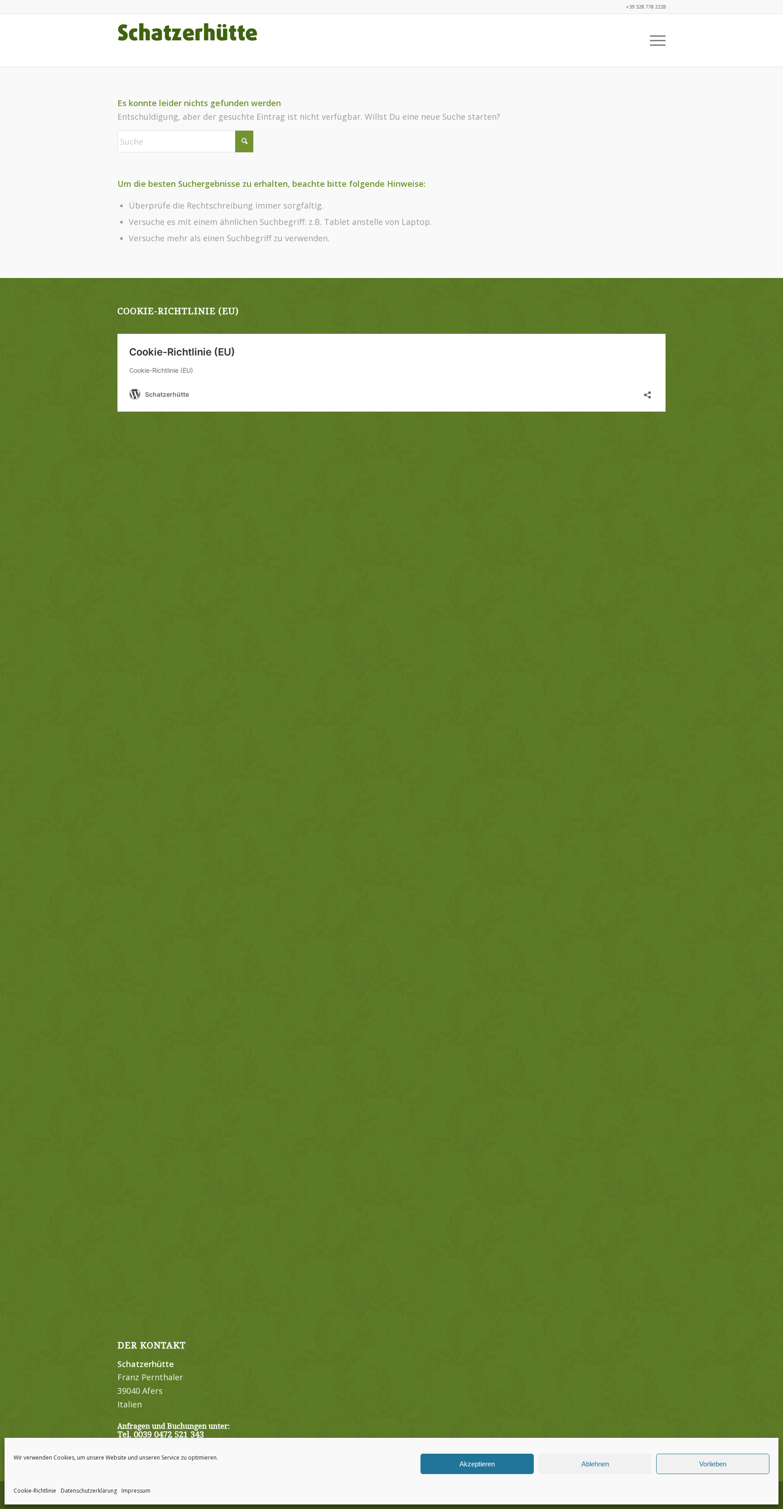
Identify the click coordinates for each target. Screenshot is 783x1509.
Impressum (135, 1490)
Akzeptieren (477, 1464)
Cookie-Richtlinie (35, 1490)
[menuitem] (655, 40)
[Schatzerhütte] (187, 40)
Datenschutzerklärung (89, 1490)
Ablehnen (595, 1464)
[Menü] (655, 40)
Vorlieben (712, 1464)
